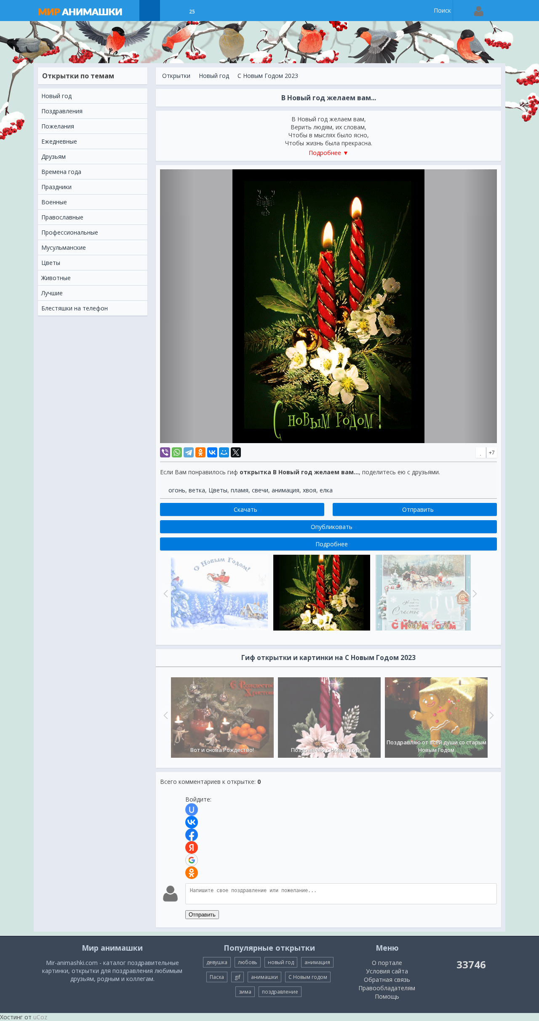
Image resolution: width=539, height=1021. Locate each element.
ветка (197, 490)
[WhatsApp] (177, 452)
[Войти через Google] (191, 860)
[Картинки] (170, 10)
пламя (239, 490)
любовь (247, 962)
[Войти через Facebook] (191, 835)
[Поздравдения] (213, 10)
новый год (281, 962)
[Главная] (88, 10)
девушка (216, 962)
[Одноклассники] (200, 452)
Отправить (202, 914)
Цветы (217, 490)
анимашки (264, 977)
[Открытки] (149, 10)
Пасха (217, 977)
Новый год (214, 76)
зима (245, 991)
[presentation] (164, 715)
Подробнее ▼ (329, 153)
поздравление (280, 991)
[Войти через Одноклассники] (191, 872)
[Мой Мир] (224, 452)
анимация (285, 490)
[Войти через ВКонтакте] (191, 822)
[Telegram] (189, 452)
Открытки (176, 76)
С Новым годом (307, 977)
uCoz (40, 1017)
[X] (236, 452)
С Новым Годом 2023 (267, 76)
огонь (176, 490)
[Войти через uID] (191, 809)
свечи (260, 490)
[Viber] (165, 452)
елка (326, 490)
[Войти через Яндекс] (191, 847)
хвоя (309, 490)
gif (237, 977)
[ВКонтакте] (212, 452)
